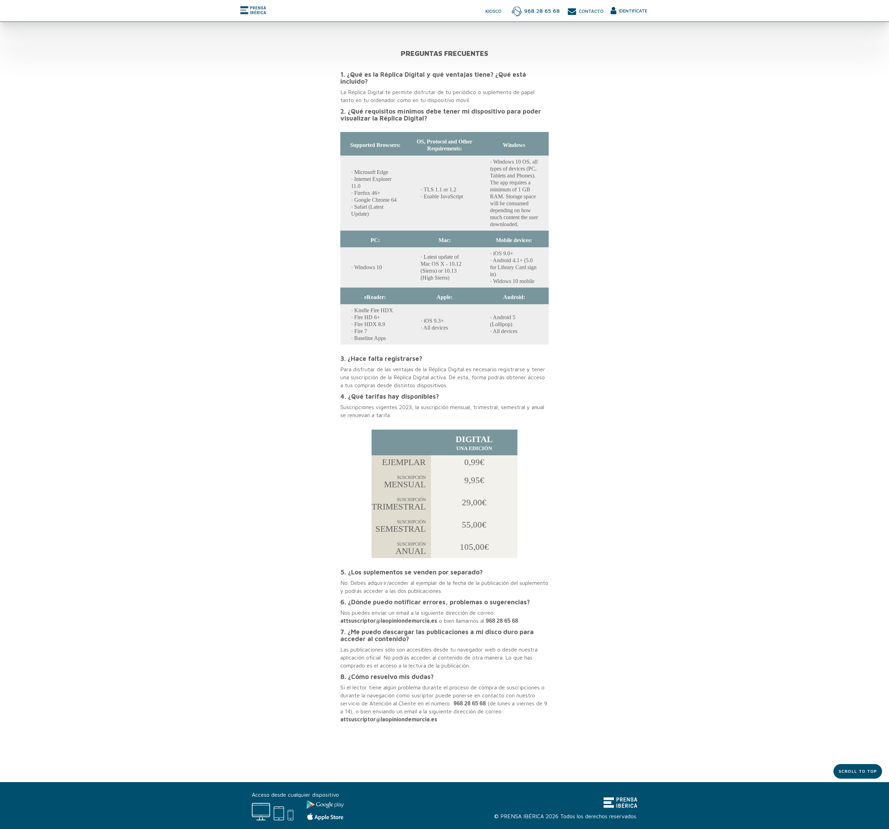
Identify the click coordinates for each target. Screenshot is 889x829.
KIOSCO (493, 11)
